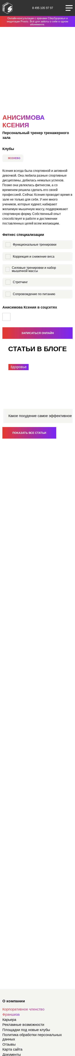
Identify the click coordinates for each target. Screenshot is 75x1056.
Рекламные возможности (23, 1025)
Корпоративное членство (23, 1009)
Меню (69, 8)
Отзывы (9, 1044)
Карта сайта (12, 1049)
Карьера (9, 1020)
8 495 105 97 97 (42, 8)
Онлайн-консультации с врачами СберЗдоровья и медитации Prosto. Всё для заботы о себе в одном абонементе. (37, 21)
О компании (13, 1001)
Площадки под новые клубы (26, 1030)
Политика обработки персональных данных (32, 1037)
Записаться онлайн (37, 333)
